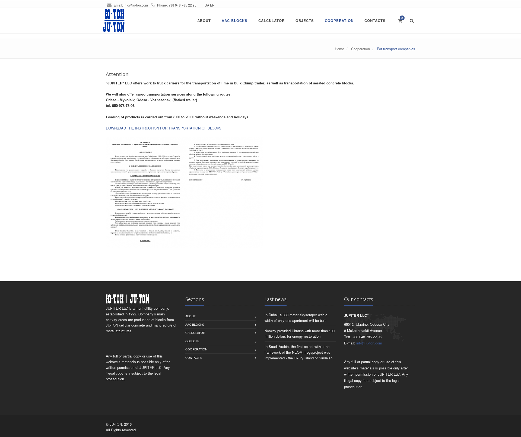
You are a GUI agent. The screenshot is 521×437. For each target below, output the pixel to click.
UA (207, 5)
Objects (305, 20)
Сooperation (339, 20)
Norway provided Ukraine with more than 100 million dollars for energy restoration (300, 333)
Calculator (271, 20)
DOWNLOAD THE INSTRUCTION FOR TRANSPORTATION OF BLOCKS (163, 128)
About (204, 20)
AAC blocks (234, 20)
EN (212, 5)
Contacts (375, 20)
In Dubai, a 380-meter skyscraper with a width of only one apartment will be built (296, 317)
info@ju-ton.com (136, 5)
